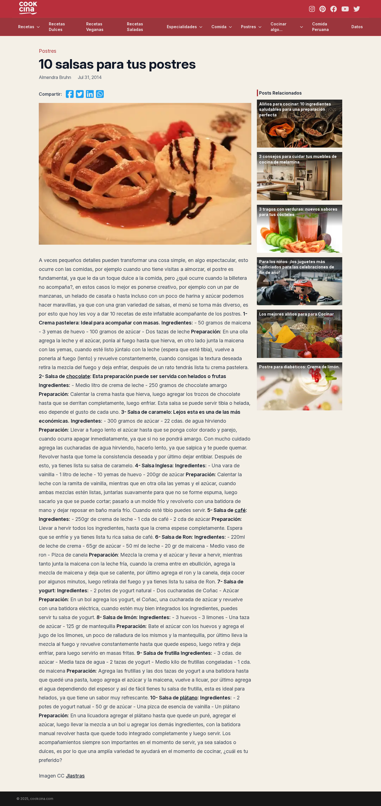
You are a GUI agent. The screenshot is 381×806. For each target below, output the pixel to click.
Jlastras (75, 776)
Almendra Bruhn (55, 77)
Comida (218, 26)
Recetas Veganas (94, 26)
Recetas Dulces (57, 26)
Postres (248, 26)
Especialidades (182, 26)
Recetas (26, 26)
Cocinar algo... (278, 26)
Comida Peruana (320, 26)
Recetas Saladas (135, 26)
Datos (357, 26)
